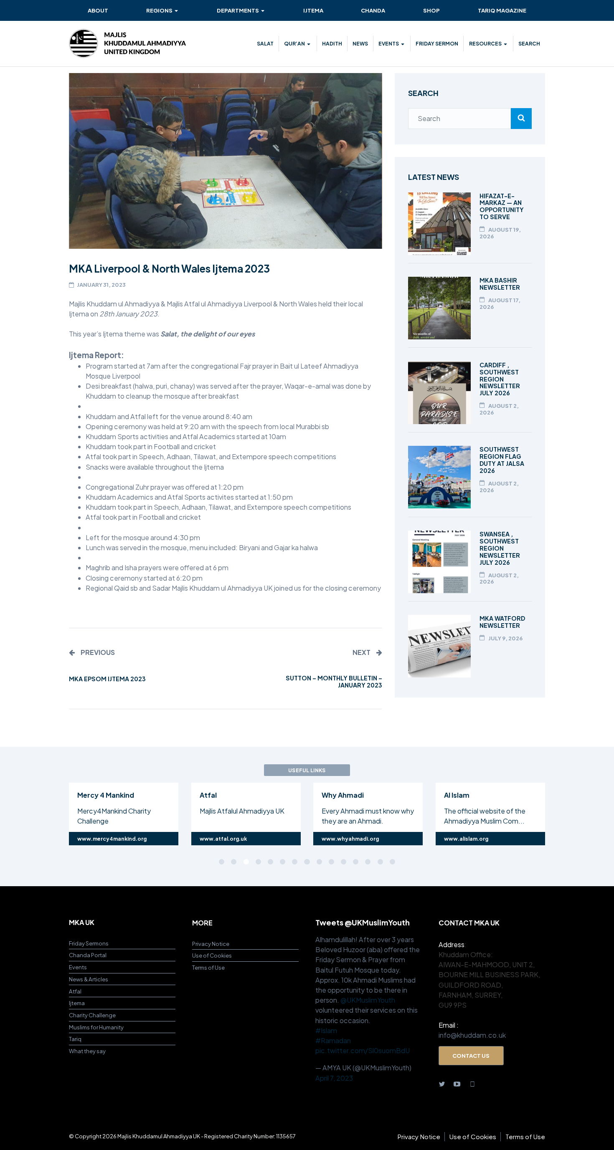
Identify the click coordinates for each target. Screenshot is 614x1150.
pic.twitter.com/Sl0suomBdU (362, 1050)
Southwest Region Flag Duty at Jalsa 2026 (502, 459)
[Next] (584, 813)
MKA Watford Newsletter (502, 621)
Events (388, 43)
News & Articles (88, 979)
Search (529, 43)
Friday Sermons (89, 943)
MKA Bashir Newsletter (500, 283)
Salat (265, 43)
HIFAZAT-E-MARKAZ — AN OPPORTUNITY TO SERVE (502, 206)
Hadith (332, 43)
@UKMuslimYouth (367, 1000)
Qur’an (294, 43)
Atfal (75, 991)
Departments (238, 10)
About (98, 10)
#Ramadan (333, 1040)
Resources (485, 43)
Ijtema (313, 10)
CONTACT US (471, 1055)
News (360, 43)
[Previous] (30, 813)
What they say (87, 1050)
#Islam (326, 1030)
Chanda (373, 10)
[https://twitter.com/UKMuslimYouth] (442, 1084)
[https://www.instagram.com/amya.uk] (472, 1084)
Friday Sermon (437, 43)
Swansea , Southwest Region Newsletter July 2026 (500, 548)
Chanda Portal (88, 954)
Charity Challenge (92, 1015)
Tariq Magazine (502, 10)
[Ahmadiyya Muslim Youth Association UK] (127, 43)
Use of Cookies (212, 955)
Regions (159, 10)
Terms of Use (208, 967)
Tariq (75, 1038)
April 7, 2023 (334, 1078)
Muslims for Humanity (96, 1027)
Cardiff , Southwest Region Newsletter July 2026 (500, 379)
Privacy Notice (210, 943)
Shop (431, 10)
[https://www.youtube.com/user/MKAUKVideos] (457, 1084)
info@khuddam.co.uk (472, 1035)
